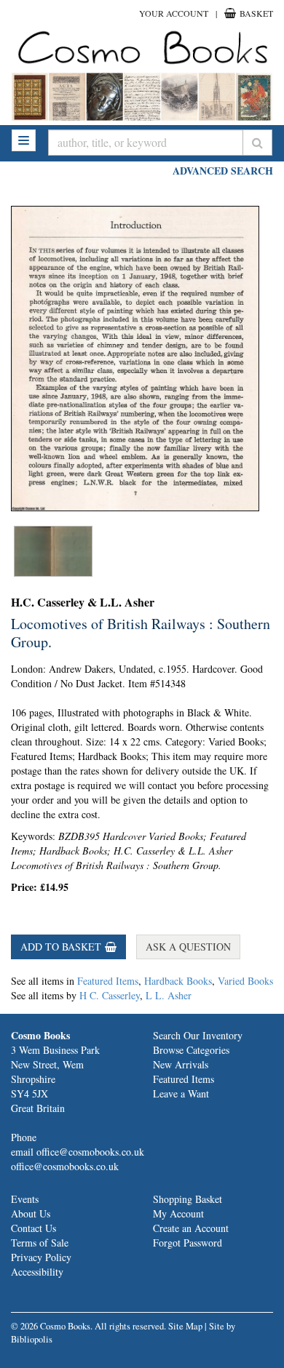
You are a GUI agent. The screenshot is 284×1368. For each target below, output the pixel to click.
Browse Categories (191, 1050)
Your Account (173, 13)
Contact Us (33, 1228)
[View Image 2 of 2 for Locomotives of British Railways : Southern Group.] (53, 551)
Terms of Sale (39, 1242)
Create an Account (191, 1228)
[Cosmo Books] (142, 46)
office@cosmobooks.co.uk (65, 1166)
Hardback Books (178, 981)
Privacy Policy (41, 1257)
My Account (178, 1213)
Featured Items (107, 981)
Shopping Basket (187, 1199)
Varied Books (245, 981)
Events (25, 1199)
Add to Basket (60, 946)
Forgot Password (187, 1242)
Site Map (185, 1326)
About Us (30, 1213)
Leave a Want (181, 1093)
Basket (255, 13)
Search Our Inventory (197, 1035)
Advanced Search (223, 170)
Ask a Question (188, 946)
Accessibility (37, 1272)
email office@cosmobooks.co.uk (77, 1152)
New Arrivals (180, 1064)
